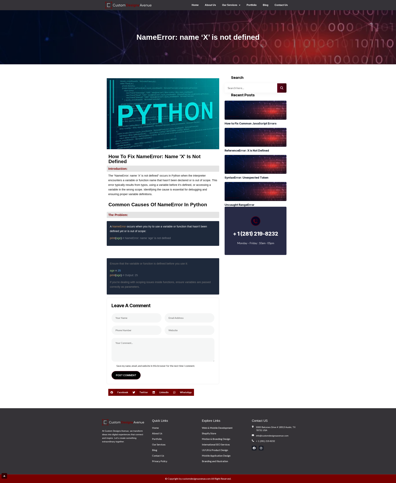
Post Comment (126, 375)
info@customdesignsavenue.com (272, 435)
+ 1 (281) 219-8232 (265, 441)
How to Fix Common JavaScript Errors (250, 123)
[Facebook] (254, 448)
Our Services (229, 5)
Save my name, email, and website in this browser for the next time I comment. (155, 365)
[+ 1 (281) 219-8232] (253, 441)
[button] (119, 392)
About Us (210, 5)
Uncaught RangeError (239, 204)
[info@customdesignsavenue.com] (253, 435)
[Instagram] (261, 448)
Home (195, 5)
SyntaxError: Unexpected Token (246, 177)
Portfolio (252, 5)
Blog (265, 5)
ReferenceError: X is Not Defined (247, 150)
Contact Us (281, 5)
